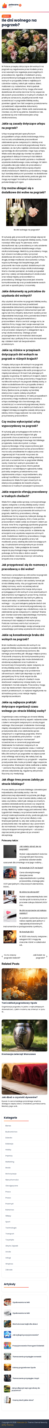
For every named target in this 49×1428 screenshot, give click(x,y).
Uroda (8, 1251)
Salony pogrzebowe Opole (24, 1367)
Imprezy (8, 1155)
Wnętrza (9, 1264)
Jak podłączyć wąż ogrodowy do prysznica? (26, 1389)
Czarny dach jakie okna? (23, 1400)
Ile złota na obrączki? (29, 892)
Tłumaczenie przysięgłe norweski (26, 1357)
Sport (7, 1221)
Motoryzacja (10, 1173)
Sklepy (8, 1216)
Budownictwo (11, 1131)
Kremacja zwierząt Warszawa (19, 1054)
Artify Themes (7, 1425)
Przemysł (9, 1203)
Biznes (8, 1125)
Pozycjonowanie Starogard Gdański (28, 1346)
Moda (7, 1167)
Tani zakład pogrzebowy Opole (19, 1002)
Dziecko (8, 1137)
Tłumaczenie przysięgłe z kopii (25, 1378)
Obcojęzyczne (11, 1185)
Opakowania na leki (21, 1302)
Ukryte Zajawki (11, 1246)
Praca (8, 1191)
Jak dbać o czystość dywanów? (20, 1097)
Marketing (9, 1161)
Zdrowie (8, 1269)
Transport (9, 1233)
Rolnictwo (9, 1209)
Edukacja (9, 1143)
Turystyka (9, 1239)
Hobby (8, 1149)
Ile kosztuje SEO (26, 931)
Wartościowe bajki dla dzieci (25, 1324)
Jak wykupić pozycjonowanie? (25, 1335)
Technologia (10, 1227)
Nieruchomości (12, 1179)
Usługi (6, 16)
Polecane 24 (22, 1422)
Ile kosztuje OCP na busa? (31, 867)
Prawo (8, 1197)
